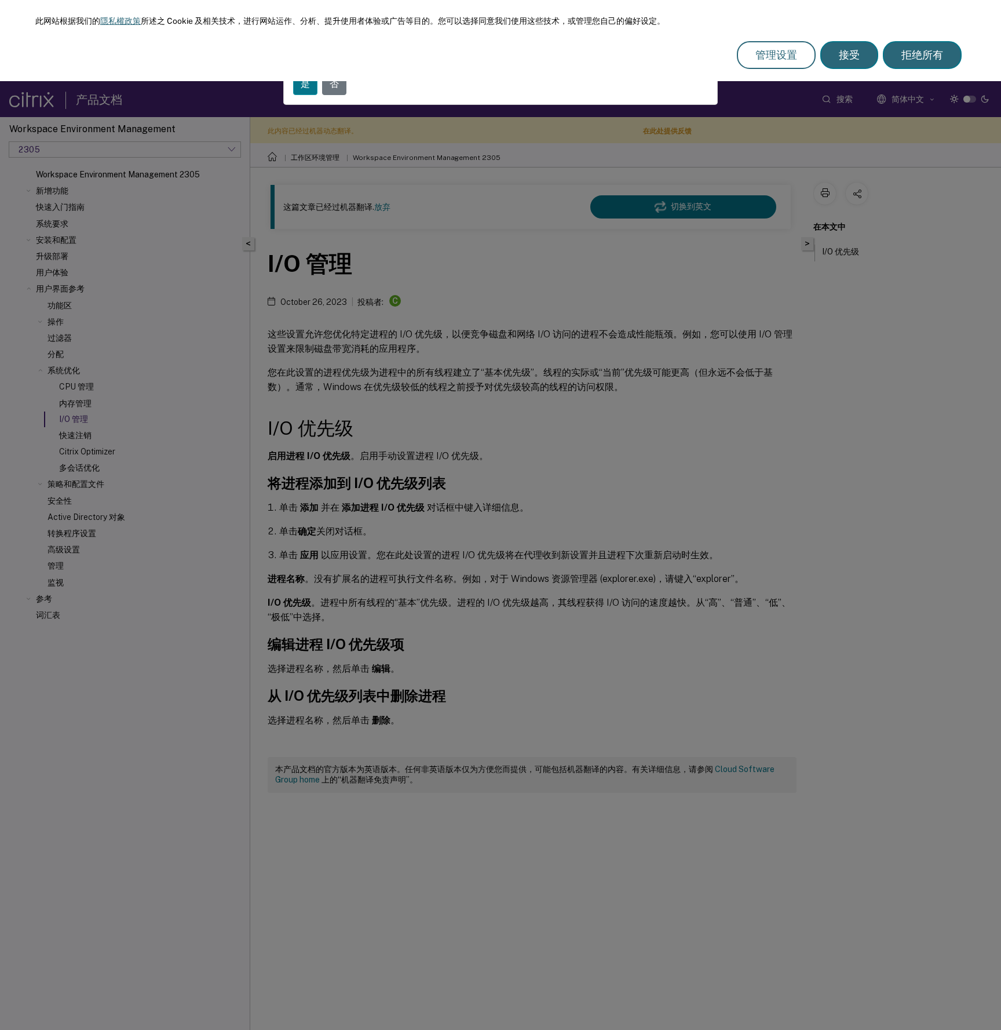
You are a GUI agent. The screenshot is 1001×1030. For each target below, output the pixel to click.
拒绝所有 (922, 55)
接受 (849, 55)
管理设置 (776, 55)
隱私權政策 (120, 21)
